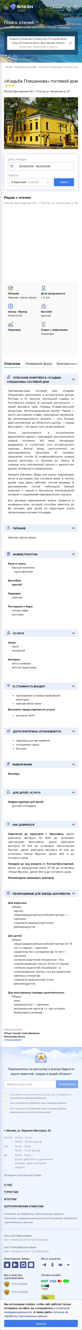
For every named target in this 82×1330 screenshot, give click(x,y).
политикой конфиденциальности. (28, 1098)
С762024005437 (13, 1040)
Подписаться (67, 1084)
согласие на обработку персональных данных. (41, 1103)
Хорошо (41, 1323)
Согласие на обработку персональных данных (34, 1214)
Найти (64, 182)
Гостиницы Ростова (25, 67)
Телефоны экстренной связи (22, 1175)
